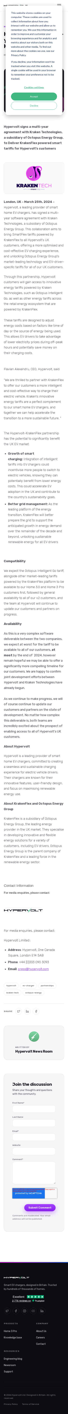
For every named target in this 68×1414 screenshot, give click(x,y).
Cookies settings (34, 87)
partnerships (47, 985)
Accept (34, 96)
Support (8, 1371)
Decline (34, 105)
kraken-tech (12, 992)
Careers (40, 1337)
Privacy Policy (11, 1404)
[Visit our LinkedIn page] (42, 1311)
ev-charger (28, 985)
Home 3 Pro (10, 1331)
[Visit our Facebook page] (16, 1311)
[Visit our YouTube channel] (33, 1311)
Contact (41, 1344)
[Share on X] (18, 1011)
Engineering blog (13, 1358)
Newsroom (10, 1365)
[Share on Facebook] (36, 1011)
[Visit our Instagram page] (24, 1311)
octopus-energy (33, 992)
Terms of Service (30, 1404)
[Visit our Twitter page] (7, 1311)
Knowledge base (13, 1337)
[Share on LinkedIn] (27, 1011)
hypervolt (11, 985)
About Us (41, 1331)
